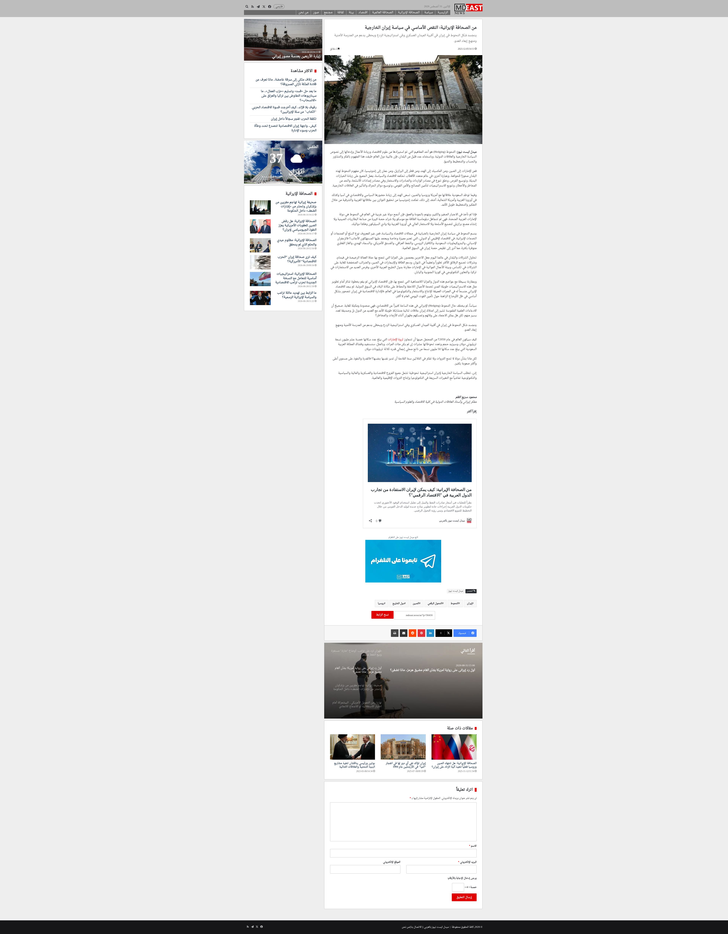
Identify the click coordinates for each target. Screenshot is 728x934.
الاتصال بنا (416, 927)
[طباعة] (395, 633)
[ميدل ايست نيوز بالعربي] (468, 9)
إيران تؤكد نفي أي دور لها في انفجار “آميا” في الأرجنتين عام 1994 (406, 765)
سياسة (428, 12)
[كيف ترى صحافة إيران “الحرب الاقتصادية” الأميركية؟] (260, 262)
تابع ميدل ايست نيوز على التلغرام (403, 537)
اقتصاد (363, 12)
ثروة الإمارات (395, 339)
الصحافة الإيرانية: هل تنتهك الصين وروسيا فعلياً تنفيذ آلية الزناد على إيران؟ (454, 765)
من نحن (303, 12)
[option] (403, 681)
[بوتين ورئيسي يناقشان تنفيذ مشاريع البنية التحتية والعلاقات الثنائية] (352, 747)
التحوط (455, 603)
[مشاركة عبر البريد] (403, 633)
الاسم (473, 846)
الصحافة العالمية (382, 12)
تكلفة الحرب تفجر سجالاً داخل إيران (293, 119)
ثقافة (340, 12)
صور (316, 12)
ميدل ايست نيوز (455, 591)
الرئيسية (443, 12)
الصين (416, 603)
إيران (469, 603)
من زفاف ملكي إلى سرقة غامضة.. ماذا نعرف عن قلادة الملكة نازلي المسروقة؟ (286, 82)
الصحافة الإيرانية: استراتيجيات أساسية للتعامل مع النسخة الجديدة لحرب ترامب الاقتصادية (295, 278)
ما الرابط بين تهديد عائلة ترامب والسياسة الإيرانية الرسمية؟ (296, 295)
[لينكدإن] (430, 633)
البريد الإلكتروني (467, 862)
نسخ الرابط (382, 614)
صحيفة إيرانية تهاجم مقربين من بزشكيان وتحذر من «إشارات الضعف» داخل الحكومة (436, 672)
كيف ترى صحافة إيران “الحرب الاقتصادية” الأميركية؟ (297, 259)
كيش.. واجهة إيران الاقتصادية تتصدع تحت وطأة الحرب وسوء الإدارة (285, 128)
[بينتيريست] (421, 633)
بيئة (351, 12)
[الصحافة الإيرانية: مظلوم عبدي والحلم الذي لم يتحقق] (260, 245)
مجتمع (328, 12)
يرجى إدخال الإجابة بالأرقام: (462, 878)
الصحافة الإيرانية (409, 12)
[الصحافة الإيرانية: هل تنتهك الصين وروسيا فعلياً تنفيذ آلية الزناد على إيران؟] (454, 747)
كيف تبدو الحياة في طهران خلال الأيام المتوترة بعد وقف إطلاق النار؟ (283, 54)
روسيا (381, 603)
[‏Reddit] (412, 633)
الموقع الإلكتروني (391, 862)
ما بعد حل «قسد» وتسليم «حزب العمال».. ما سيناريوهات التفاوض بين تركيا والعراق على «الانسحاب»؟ (288, 95)
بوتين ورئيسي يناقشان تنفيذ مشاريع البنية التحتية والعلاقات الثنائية (354, 765)
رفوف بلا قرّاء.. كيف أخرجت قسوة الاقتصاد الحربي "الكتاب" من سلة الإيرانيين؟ (284, 110)
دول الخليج (398, 603)
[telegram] (403, 561)
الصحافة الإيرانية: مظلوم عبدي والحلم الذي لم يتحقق (296, 242)
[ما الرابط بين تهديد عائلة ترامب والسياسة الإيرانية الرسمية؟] (260, 298)
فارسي (278, 6)
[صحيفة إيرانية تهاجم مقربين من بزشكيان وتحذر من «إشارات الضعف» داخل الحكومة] (403, 681)
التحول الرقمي (435, 603)
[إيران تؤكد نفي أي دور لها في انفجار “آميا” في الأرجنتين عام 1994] (403, 747)
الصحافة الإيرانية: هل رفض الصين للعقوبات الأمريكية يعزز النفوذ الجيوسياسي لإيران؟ (297, 225)
